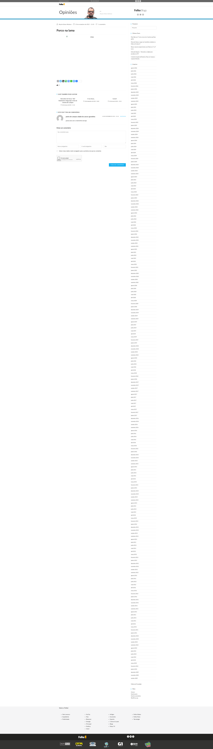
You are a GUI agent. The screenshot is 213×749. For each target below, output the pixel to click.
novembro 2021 (135, 240)
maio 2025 (133, 113)
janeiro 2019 (134, 343)
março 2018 (134, 373)
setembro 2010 (134, 645)
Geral (87, 728)
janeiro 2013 (134, 560)
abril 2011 (133, 624)
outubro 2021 (134, 243)
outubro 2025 (134, 98)
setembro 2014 (134, 500)
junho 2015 (133, 472)
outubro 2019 (134, 315)
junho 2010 (133, 654)
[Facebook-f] (136, 1)
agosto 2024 (134, 140)
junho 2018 (133, 364)
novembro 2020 (135, 276)
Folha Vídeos (137, 714)
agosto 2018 (134, 358)
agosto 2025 (134, 104)
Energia (88, 721)
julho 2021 (133, 252)
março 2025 (134, 119)
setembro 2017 (134, 391)
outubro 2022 (134, 207)
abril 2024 (133, 152)
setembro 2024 (134, 137)
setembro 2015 (134, 463)
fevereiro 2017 (134, 412)
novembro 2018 (135, 349)
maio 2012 (133, 584)
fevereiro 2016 (134, 448)
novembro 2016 (135, 421)
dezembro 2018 (135, 346)
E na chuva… (91, 98)
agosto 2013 (134, 539)
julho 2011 (133, 614)
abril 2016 (133, 442)
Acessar (133, 692)
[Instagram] (140, 1)
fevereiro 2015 (134, 485)
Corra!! (115, 98)
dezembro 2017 (135, 382)
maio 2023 (133, 185)
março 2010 (134, 663)
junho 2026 (133, 74)
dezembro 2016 (135, 418)
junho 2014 (133, 509)
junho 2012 (133, 581)
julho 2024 (133, 143)
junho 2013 (133, 545)
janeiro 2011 (134, 633)
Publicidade (65, 719)
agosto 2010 (134, 648)
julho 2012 (133, 578)
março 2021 (134, 264)
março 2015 (134, 482)
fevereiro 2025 (134, 122)
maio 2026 (133, 77)
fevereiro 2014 (134, 521)
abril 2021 (133, 261)
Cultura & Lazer (114, 721)
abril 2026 (133, 80)
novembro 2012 (135, 566)
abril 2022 (133, 225)
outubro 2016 (134, 424)
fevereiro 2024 (134, 158)
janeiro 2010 (134, 669)
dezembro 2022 (135, 201)
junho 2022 (133, 219)
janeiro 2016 (134, 451)
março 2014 (134, 518)
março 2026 (134, 83)
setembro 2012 (134, 572)
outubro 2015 (134, 460)
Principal (88, 724)
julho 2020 (133, 288)
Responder (123, 116)
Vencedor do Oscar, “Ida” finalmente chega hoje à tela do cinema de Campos (68, 100)
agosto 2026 (134, 68)
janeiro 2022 (134, 234)
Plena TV (112, 726)
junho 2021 (133, 255)
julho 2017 (133, 397)
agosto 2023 (134, 176)
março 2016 (134, 445)
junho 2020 (133, 291)
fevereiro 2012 (134, 593)
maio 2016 (133, 439)
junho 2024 (133, 146)
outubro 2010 (134, 642)
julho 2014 (133, 506)
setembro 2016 (134, 427)
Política (88, 726)
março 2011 (134, 627)
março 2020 (134, 300)
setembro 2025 (134, 101)
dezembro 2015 (135, 454)
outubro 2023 (134, 170)
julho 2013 (133, 542)
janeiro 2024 (134, 161)
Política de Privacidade (136, 684)
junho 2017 (133, 400)
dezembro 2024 (135, 128)
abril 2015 (133, 479)
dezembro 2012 (135, 563)
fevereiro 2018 (134, 376)
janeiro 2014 (134, 524)
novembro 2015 (135, 457)
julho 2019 (133, 324)
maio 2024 (133, 149)
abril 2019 (133, 333)
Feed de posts (134, 694)
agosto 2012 (134, 575)
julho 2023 (133, 179)
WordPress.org (134, 698)
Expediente (65, 717)
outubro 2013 (134, 533)
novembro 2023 (135, 167)
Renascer (88, 719)
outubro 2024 (134, 134)
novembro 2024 (135, 131)
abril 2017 (133, 406)
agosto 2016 (134, 430)
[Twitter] (138, 1)
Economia (113, 717)
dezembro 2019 (135, 309)
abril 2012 (133, 587)
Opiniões (68, 12)
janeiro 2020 (134, 306)
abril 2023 (133, 188)
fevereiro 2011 (134, 630)
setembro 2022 (134, 210)
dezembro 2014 (135, 491)
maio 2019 (133, 330)
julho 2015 (133, 469)
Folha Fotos (137, 717)
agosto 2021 (134, 249)
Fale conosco (66, 714)
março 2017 (134, 409)
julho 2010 (133, 651)
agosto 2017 (134, 394)
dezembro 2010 (135, 636)
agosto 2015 (134, 466)
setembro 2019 (134, 318)
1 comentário (102, 24)
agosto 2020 (134, 285)
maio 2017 (133, 403)
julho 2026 (133, 71)
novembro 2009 (135, 675)
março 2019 (134, 336)
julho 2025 (133, 107)
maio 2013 (133, 548)
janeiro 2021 (134, 270)
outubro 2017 (134, 388)
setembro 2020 (134, 282)
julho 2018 (133, 361)
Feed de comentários (136, 696)
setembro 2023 (134, 173)
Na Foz (88, 714)
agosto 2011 (134, 611)
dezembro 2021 (135, 237)
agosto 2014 (134, 503)
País (87, 717)
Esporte (112, 719)
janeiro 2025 (134, 125)
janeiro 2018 (134, 379)
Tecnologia (137, 719)
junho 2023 (133, 182)
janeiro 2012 (134, 596)
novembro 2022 (135, 204)
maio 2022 (133, 222)
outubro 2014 (134, 497)
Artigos (112, 714)
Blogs (111, 724)
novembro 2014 (135, 494)
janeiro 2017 (134, 415)
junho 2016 (133, 436)
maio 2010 (133, 657)
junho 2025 (133, 110)
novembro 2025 (135, 95)
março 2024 (134, 155)
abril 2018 (133, 370)
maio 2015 (133, 475)
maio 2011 (133, 620)
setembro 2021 (134, 246)
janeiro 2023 (134, 198)
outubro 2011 (134, 605)
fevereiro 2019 (134, 340)
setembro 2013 (134, 536)
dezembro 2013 (135, 527)
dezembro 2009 (135, 672)
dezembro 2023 (135, 164)
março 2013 (134, 554)
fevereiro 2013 (134, 557)
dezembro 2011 (135, 599)
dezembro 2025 (135, 92)
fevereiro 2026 (134, 86)
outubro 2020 (134, 279)
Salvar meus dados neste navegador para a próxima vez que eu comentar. (80, 151)
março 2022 (134, 228)
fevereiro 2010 (134, 666)
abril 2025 (133, 116)
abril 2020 (133, 297)
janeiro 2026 (134, 89)
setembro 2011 (134, 608)
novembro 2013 (135, 530)
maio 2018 (133, 367)
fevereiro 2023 (134, 195)
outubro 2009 (134, 678)
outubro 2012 (134, 569)
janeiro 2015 (134, 488)
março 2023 (134, 192)
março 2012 (134, 590)
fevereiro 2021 (134, 267)
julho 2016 (133, 433)
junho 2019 (133, 327)
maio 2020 (133, 294)
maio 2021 (133, 258)
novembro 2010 (135, 639)
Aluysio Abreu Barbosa (65, 24)
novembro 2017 (135, 385)
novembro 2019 (135, 312)
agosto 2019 (134, 321)
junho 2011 (133, 617)
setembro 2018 (134, 355)
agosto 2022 (134, 213)
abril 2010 (133, 660)
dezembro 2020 (135, 273)
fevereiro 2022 (134, 231)
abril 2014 (133, 515)
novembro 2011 (135, 602)
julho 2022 (133, 216)
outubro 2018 (134, 352)
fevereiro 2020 (134, 303)
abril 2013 (133, 551)
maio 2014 (133, 512)
